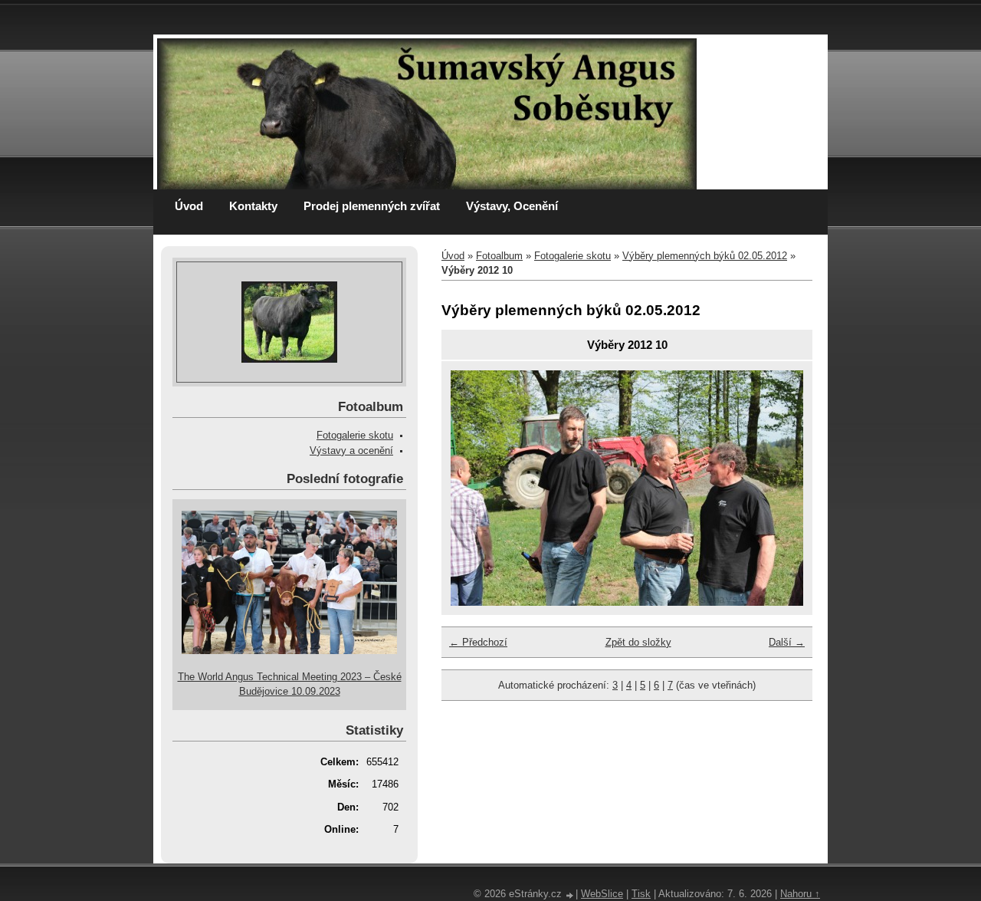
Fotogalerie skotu (572, 255)
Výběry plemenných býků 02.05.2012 (704, 255)
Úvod (189, 205)
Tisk (641, 893)
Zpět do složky (638, 642)
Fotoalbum (499, 255)
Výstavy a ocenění (351, 450)
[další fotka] (778, 488)
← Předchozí (478, 642)
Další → (787, 642)
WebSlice (602, 893)
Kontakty (253, 205)
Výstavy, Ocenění (512, 205)
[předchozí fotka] (475, 488)
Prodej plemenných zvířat (371, 205)
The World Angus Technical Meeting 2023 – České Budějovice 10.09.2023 (290, 684)
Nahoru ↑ (800, 893)
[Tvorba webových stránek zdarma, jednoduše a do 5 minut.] (570, 895)
